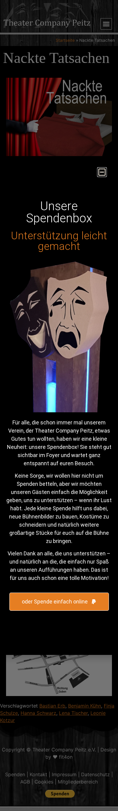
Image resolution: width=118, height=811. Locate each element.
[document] (59, 405)
